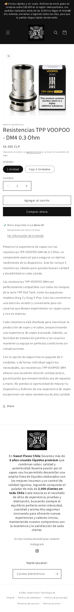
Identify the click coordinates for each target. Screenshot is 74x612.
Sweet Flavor (33, 592)
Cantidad (8, 178)
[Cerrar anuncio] (69, 10)
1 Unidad (13, 169)
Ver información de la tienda (25, 235)
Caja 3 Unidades (40, 169)
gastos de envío (34, 152)
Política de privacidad (55, 597)
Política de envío (51, 603)
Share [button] (10, 406)
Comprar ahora (37, 211)
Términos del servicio (28, 603)
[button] (8, 32)
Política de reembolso (29, 597)
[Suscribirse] (56, 574)
